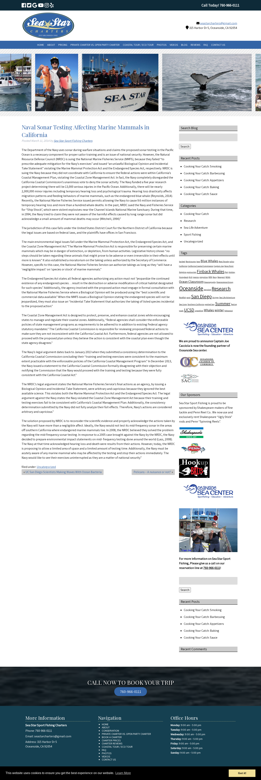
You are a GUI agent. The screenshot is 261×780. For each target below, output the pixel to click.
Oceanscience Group (224, 282)
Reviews (195, 45)
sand (188, 297)
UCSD (189, 309)
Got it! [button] (242, 773)
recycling (207, 289)
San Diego (201, 296)
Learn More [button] (123, 773)
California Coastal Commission (200, 266)
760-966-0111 (211, 568)
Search (185, 146)
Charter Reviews (112, 743)
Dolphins (182, 272)
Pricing (62, 45)
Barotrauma (191, 261)
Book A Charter (112, 737)
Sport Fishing (192, 235)
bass (198, 261)
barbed (182, 261)
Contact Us (218, 45)
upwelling (199, 310)
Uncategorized (46, 467)
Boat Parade (224, 261)
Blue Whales (209, 261)
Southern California (195, 304)
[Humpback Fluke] (188, 82)
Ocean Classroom (191, 281)
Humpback (183, 277)
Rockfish (182, 297)
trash (181, 310)
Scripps (215, 297)
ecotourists (191, 272)
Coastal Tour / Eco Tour (138, 45)
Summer (222, 303)
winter (219, 310)
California (183, 266)
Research (190, 221)
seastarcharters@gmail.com (218, 23)
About (51, 45)
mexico (196, 277)
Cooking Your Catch (196, 214)
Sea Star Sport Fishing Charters (73, 141)
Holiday (232, 272)
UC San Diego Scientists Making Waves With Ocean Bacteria (63, 472)
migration (203, 277)
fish (226, 272)
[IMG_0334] (38, 82)
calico (231, 261)
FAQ (205, 45)
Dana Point (228, 266)
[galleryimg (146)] (102, 82)
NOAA (227, 277)
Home (40, 45)
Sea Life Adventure (196, 228)
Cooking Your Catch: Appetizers (204, 180)
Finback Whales (210, 271)
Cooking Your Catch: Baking (201, 187)
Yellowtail (228, 310)
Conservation (110, 730)
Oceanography (210, 282)
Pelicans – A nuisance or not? (152, 472)
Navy (215, 277)
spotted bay (210, 304)
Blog (184, 45)
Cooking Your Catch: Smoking (203, 166)
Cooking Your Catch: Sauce (200, 194)
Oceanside (191, 288)
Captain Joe (219, 266)
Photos (161, 45)
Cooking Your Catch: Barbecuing (204, 173)
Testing (234, 304)
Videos (174, 45)
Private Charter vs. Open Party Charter (95, 45)
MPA (210, 277)
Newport (221, 277)
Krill (190, 277)
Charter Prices (111, 740)
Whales (209, 310)
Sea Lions (183, 304)
